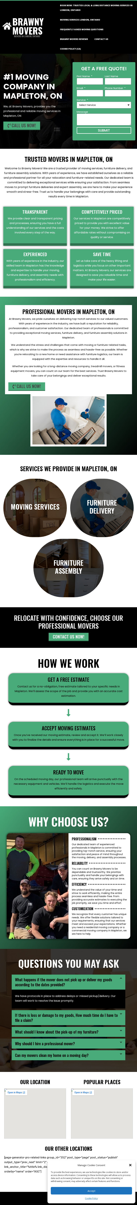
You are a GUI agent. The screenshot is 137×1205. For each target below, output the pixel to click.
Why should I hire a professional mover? (45, 1043)
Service (81, 100)
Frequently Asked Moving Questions (81, 29)
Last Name (111, 76)
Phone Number (114, 88)
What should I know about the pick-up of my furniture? (56, 1032)
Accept (91, 1190)
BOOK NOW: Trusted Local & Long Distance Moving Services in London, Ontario (96, 8)
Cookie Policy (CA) (70, 48)
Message (82, 112)
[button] (130, 1165)
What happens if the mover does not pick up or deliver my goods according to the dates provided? (63, 982)
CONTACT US (101, 39)
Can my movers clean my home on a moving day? (52, 1055)
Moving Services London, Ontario (80, 19)
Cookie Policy (91, 1198)
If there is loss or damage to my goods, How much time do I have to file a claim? (66, 1017)
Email (80, 88)
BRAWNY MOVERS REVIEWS (74, 39)
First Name (84, 76)
